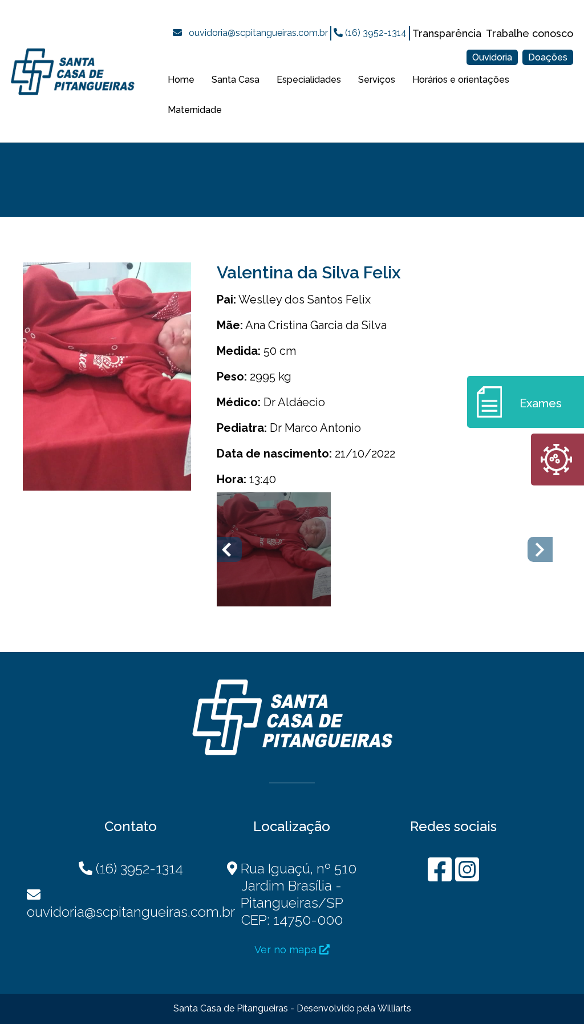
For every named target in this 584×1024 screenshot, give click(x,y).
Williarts (394, 1008)
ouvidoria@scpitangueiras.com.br (258, 32)
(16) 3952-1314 (375, 32)
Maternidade (195, 109)
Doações (547, 57)
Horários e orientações (460, 79)
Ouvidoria (492, 57)
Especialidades (309, 79)
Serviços (376, 79)
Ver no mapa (286, 950)
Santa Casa (235, 79)
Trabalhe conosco (529, 33)
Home (181, 79)
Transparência (446, 33)
